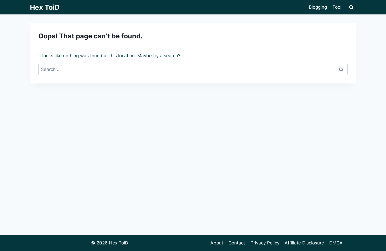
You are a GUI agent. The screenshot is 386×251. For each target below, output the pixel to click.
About (216, 242)
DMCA (336, 242)
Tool (336, 7)
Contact (236, 242)
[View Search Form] (351, 7)
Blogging (318, 7)
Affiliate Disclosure (304, 242)
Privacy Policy (265, 242)
